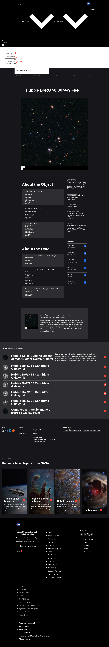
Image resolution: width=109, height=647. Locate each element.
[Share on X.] (3, 430)
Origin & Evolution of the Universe (92, 430)
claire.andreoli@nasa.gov (39, 443)
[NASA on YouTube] (91, 534)
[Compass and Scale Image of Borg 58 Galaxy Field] (105, 411)
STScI (74, 230)
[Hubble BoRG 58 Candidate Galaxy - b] (105, 376)
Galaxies (66, 430)
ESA (72, 225)
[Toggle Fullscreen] (22, 169)
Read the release (71, 218)
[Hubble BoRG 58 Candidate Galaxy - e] (105, 402)
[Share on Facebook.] (6, 430)
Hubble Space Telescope (75, 430)
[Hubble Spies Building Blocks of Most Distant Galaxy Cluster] (105, 357)
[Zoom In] (22, 167)
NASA (69, 225)
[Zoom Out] (24, 167)
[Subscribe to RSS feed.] (13, 430)
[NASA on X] (88, 534)
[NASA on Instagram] (85, 534)
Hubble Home (19, 75)
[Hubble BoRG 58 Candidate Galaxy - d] (105, 393)
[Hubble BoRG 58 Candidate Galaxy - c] (105, 384)
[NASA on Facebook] (81, 534)
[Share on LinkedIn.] (10, 430)
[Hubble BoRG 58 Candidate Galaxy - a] (105, 367)
